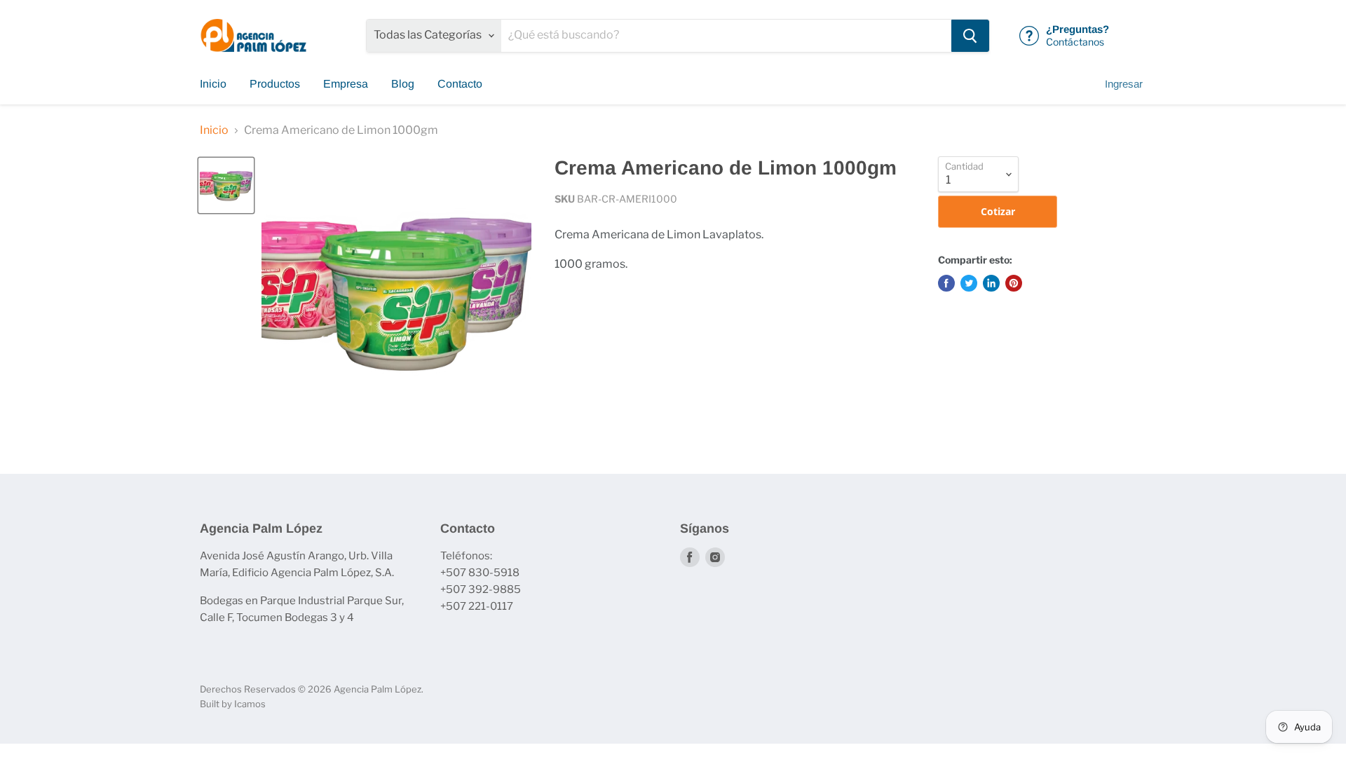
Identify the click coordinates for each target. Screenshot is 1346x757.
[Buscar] (970, 36)
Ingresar (1124, 84)
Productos (275, 84)
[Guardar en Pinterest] (1013, 283)
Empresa (345, 84)
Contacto (459, 84)
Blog (402, 84)
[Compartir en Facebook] (946, 283)
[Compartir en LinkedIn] (991, 283)
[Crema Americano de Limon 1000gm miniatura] (226, 185)
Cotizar (998, 211)
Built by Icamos (233, 703)
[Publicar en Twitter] (968, 283)
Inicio (213, 84)
